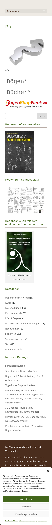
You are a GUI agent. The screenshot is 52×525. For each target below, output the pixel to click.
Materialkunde (13, 307)
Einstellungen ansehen (26, 514)
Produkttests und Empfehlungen (22, 323)
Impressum (42, 521)
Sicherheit (10, 333)
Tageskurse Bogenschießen (20, 385)
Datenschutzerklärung (28, 521)
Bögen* (17, 81)
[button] (47, 470)
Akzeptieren (26, 499)
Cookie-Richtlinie (11, 521)
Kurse (8, 302)
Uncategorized (13, 349)
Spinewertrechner (15, 339)
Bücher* (19, 92)
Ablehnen (26, 506)
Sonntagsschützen (15, 365)
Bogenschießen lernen (17, 297)
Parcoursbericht (13, 313)
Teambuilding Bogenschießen (21, 371)
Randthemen (12, 328)
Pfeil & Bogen (12, 318)
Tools (8, 344)
